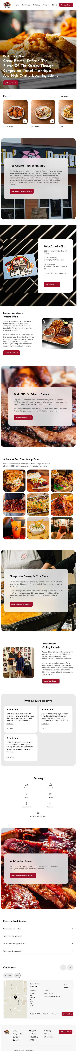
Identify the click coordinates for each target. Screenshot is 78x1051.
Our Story (16, 1037)
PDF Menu (48, 1034)
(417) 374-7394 (49, 994)
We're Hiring (49, 1037)
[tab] (8, 975)
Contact (16, 1040)
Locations (32, 1034)
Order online (67, 1014)
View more (9, 723)
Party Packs (17, 1034)
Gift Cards (26, 5)
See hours (55, 1014)
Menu (17, 5)
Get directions (68, 986)
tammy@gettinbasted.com (52, 996)
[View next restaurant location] (70, 967)
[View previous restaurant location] (63, 967)
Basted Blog (33, 1037)
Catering (36, 5)
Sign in (54, 5)
